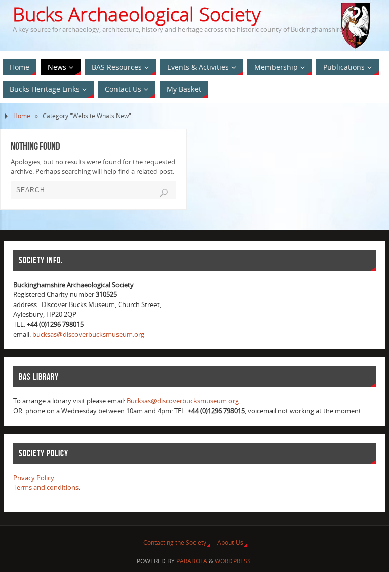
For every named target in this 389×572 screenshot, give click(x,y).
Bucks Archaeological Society (136, 14)
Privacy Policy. (34, 477)
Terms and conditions (46, 487)
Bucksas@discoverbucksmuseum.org (183, 400)
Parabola (191, 561)
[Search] (164, 193)
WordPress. (233, 561)
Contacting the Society (174, 542)
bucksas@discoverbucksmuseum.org (88, 334)
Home (21, 115)
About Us (230, 542)
